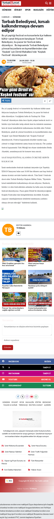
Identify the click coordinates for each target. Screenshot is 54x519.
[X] (22, 397)
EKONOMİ (47, 402)
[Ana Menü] (50, 3)
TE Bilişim (33, 489)
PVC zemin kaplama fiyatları (28, 517)
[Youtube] (32, 397)
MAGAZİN (38, 10)
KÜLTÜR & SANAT (36, 405)
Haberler (6, 17)
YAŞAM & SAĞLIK (10, 405)
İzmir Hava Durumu (39, 446)
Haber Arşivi (36, 470)
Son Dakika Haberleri (12, 470)
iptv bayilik (48, 505)
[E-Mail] (18, 233)
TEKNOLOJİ (23, 405)
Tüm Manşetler (37, 461)
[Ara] (46, 3)
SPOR (28, 10)
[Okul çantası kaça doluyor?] (40, 255)
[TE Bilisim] (8, 230)
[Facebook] (18, 397)
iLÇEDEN (47, 405)
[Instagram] (27, 397)
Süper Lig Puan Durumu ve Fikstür (14, 462)
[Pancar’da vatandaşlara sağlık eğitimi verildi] (14, 299)
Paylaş (7, 101)
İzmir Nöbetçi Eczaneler (14, 446)
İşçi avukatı (10, 517)
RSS (10, 481)
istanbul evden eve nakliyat (12, 508)
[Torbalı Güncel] (11, 3)
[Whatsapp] (36, 397)
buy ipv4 (12, 514)
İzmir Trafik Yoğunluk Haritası (38, 453)
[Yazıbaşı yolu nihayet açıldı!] (40, 277)
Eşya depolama (36, 505)
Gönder (7, 347)
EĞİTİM (50, 10)
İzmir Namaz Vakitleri (13, 452)
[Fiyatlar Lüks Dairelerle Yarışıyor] (14, 277)
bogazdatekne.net (35, 508)
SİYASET (18, 10)
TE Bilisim (20, 228)
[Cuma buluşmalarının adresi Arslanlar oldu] (40, 299)
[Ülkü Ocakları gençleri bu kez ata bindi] (14, 255)
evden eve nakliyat (23, 511)
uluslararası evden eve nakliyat (14, 505)
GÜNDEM (6, 10)
